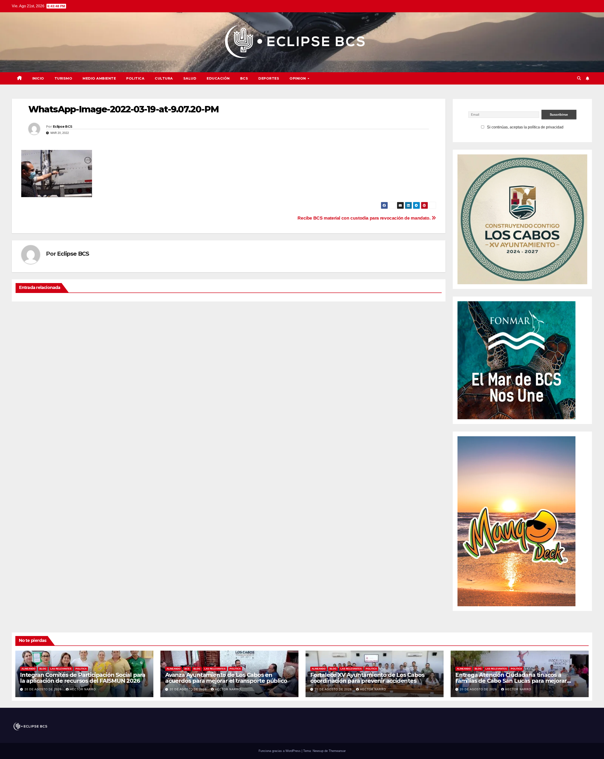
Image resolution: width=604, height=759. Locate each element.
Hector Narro (83, 689)
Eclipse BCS (62, 126)
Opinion (298, 78)
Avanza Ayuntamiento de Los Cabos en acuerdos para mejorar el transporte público (226, 677)
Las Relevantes (60, 668)
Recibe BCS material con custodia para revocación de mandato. (365, 218)
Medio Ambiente (99, 78)
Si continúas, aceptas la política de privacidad (524, 127)
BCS (244, 78)
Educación (218, 78)
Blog (42, 668)
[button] (579, 78)
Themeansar (337, 751)
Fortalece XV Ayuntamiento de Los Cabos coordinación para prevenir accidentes (367, 677)
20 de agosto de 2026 (44, 689)
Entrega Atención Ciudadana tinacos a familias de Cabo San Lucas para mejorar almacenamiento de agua (511, 680)
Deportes (268, 78)
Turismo (63, 78)
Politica (135, 78)
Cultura (164, 78)
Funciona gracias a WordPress (280, 751)
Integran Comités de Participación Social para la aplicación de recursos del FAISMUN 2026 (82, 677)
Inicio (38, 78)
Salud (190, 78)
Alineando (28, 668)
